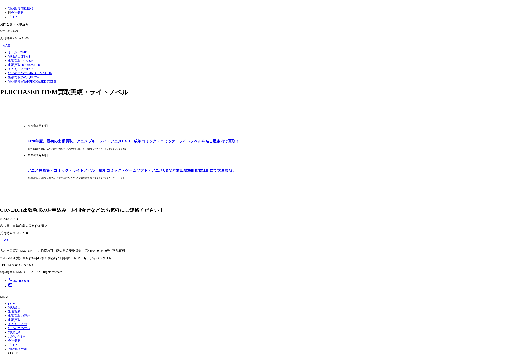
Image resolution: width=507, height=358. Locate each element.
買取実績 (14, 332)
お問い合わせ (17, 336)
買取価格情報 (17, 349)
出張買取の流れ (23, 77)
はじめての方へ (30, 73)
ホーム (17, 52)
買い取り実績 (32, 81)
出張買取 (20, 60)
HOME (12, 303)
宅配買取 (26, 65)
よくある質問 (20, 69)
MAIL (7, 45)
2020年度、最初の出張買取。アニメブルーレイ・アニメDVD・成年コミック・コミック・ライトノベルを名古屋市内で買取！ (133, 141)
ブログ (12, 17)
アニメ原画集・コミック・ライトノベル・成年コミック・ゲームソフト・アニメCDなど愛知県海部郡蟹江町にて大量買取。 (131, 170)
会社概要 (17, 12)
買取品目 (19, 56)
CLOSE (13, 353)
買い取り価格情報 (20, 8)
